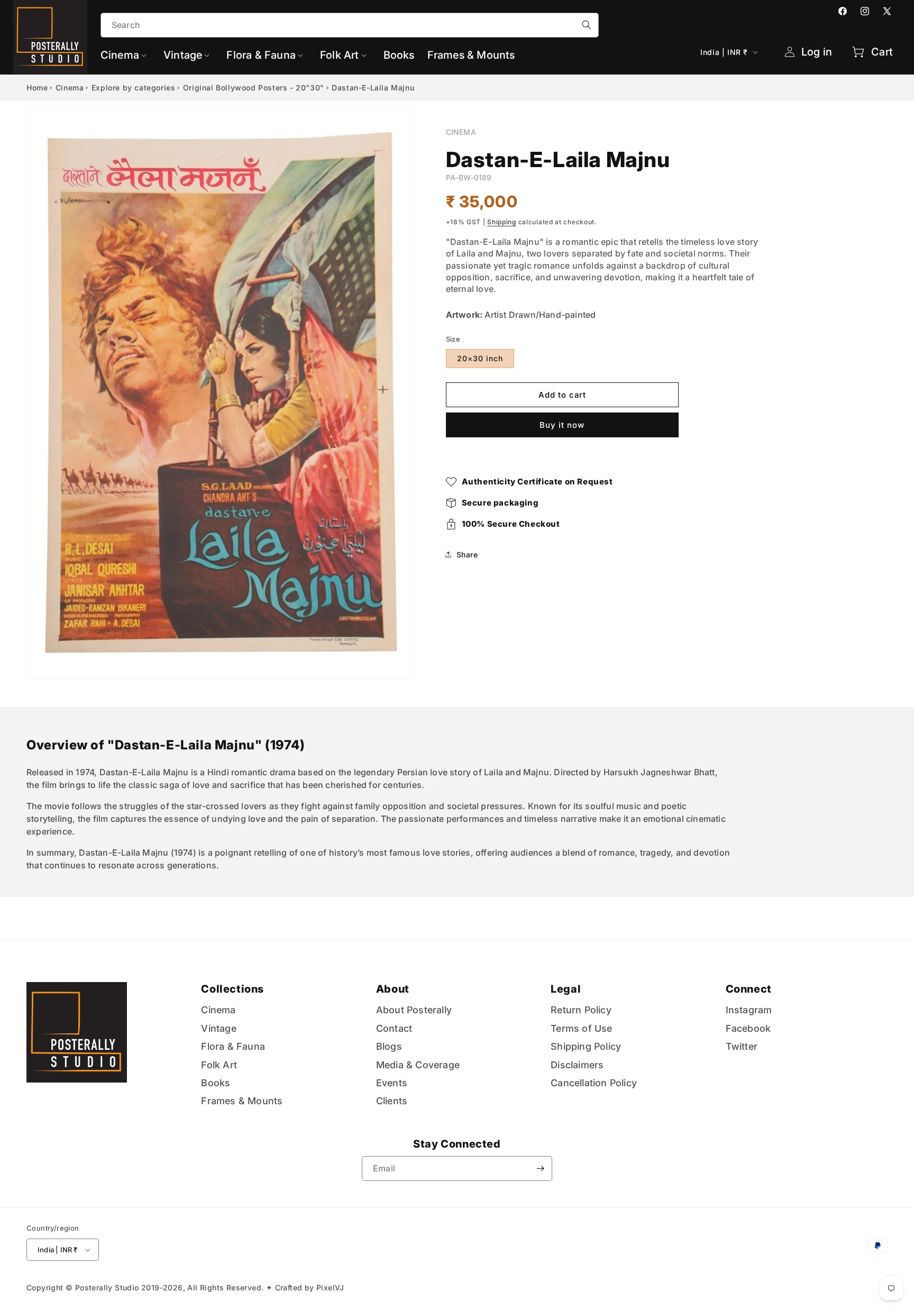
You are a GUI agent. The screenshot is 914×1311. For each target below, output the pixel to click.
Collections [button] (232, 989)
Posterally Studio (107, 1287)
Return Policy (581, 1009)
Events (391, 1082)
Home (37, 87)
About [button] (392, 989)
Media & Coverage (418, 1064)
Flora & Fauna (233, 1046)
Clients (391, 1100)
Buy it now (562, 425)
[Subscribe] (540, 1168)
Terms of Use (581, 1028)
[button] (125, 55)
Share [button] (467, 554)
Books (215, 1082)
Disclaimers (577, 1064)
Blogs (389, 1046)
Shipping (501, 222)
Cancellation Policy (594, 1082)
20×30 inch (480, 358)
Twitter (741, 1046)
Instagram (749, 1009)
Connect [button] (749, 989)
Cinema (70, 87)
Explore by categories (134, 87)
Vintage (218, 1028)
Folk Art (219, 1064)
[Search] (586, 24)
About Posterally (414, 1009)
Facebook (748, 1028)
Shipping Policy (586, 1046)
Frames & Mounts (241, 1100)
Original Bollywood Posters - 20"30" (253, 87)
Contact (394, 1028)
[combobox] (349, 25)
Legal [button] (566, 989)
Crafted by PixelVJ (309, 1287)
